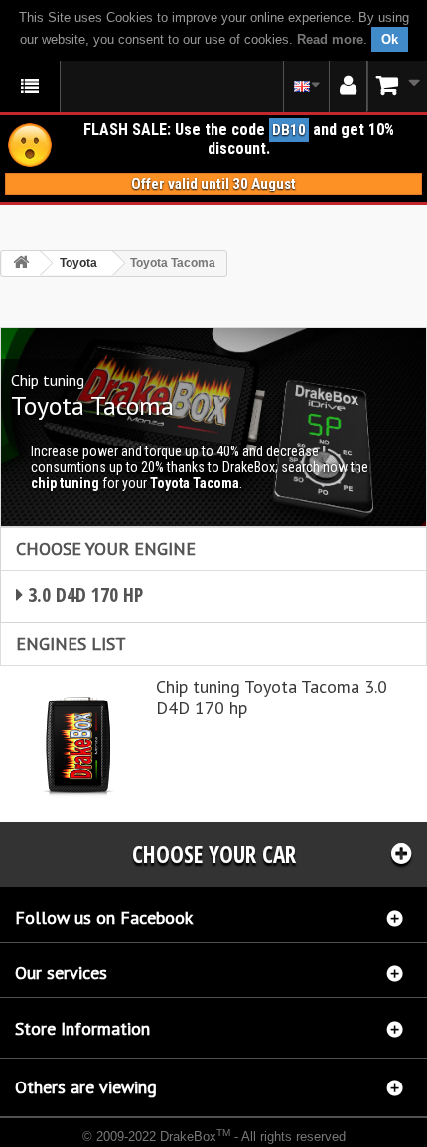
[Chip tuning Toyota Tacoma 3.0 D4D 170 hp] (78, 744)
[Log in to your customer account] (348, 86)
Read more (330, 39)
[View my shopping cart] (397, 86)
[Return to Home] (21, 263)
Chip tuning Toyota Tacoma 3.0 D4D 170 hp (271, 697)
